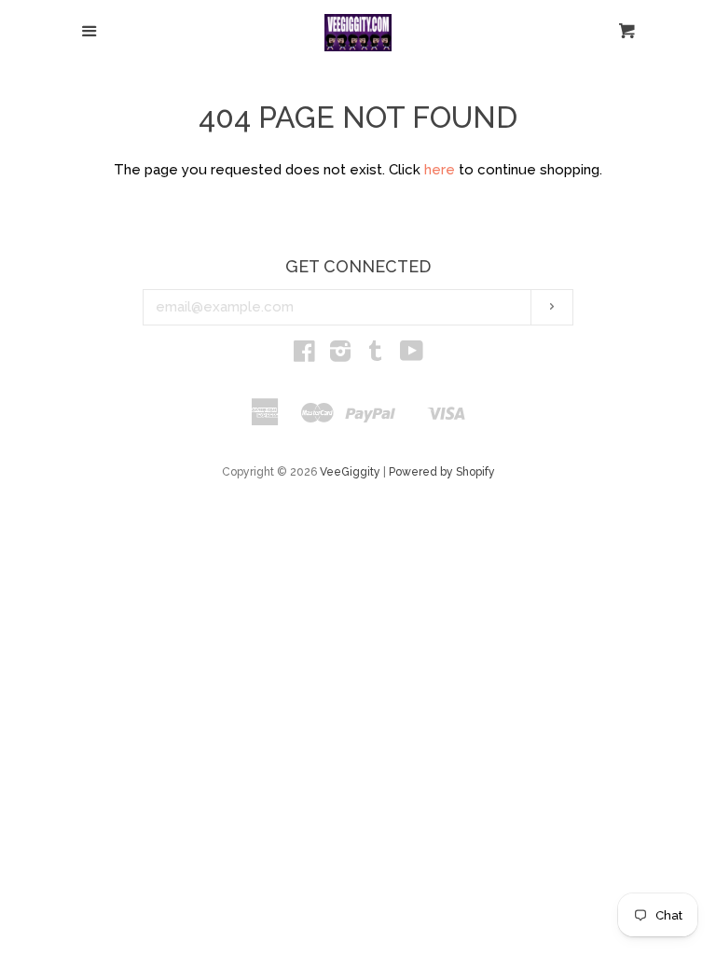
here (439, 169)
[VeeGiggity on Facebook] (304, 355)
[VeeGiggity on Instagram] (340, 355)
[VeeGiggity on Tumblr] (376, 355)
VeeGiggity (350, 471)
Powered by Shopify (442, 471)
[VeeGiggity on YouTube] (411, 355)
